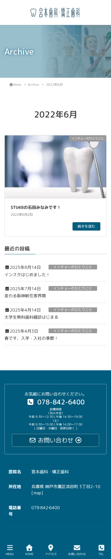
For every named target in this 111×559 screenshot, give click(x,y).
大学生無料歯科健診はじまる (31, 317)
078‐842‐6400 (45, 507)
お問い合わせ (77, 554)
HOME (29, 554)
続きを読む (86, 226)
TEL (101, 554)
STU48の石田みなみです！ (38, 207)
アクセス (51, 554)
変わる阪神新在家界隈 (25, 295)
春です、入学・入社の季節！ (31, 338)
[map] (37, 493)
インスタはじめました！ (27, 274)
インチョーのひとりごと (72, 267)
